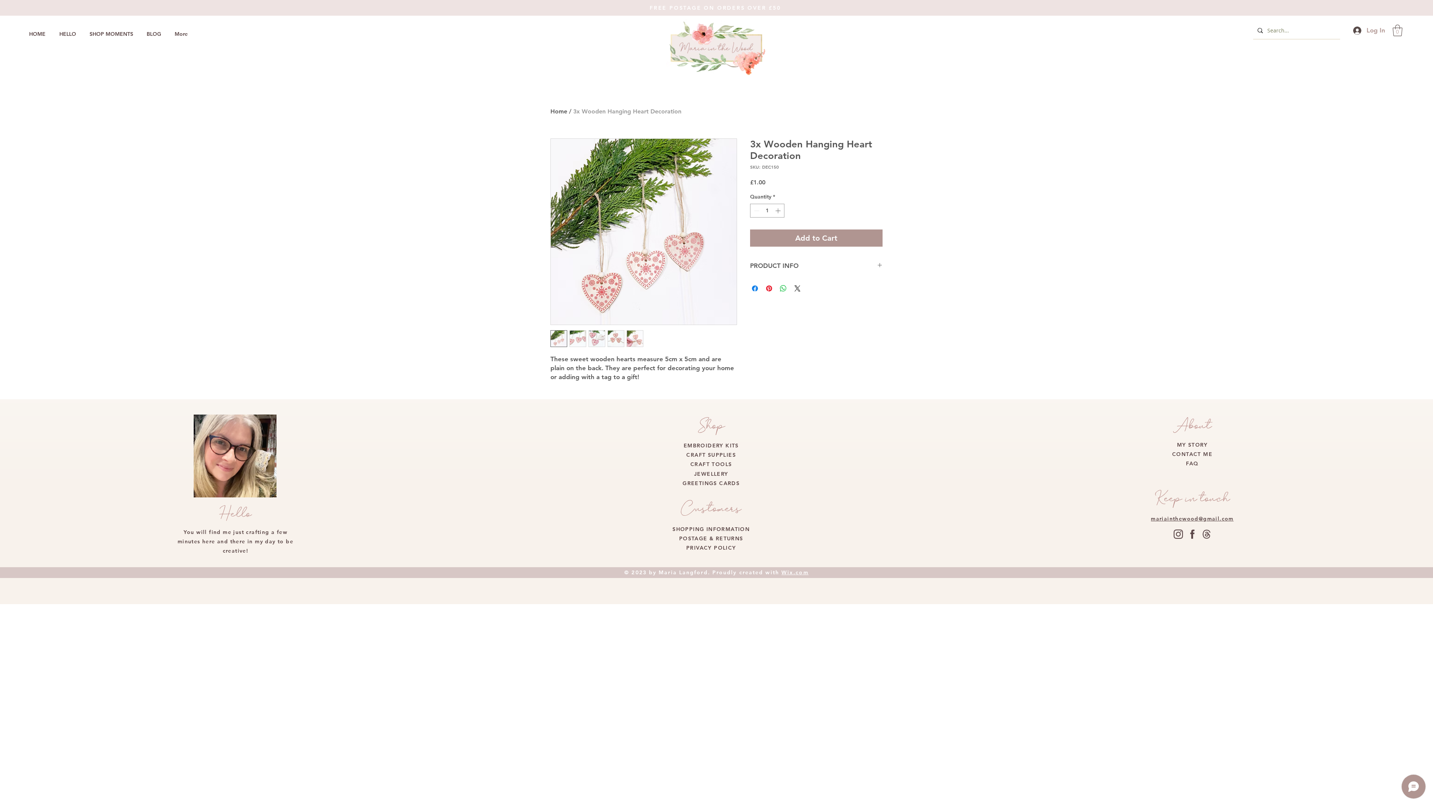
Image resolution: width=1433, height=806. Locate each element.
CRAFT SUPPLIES (711, 455)
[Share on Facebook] (754, 288)
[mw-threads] (1206, 534)
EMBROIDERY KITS (711, 445)
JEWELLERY (711, 474)
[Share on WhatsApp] (783, 288)
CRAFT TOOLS (711, 464)
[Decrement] (756, 210)
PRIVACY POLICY (711, 547)
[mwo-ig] (1178, 534)
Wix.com (795, 572)
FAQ (1192, 463)
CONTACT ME (1192, 454)
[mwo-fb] (1192, 534)
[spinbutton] (767, 210)
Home (558, 111)
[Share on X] (797, 288)
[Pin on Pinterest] (769, 288)
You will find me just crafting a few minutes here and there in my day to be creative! (235, 541)
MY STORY (1192, 444)
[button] (1397, 30)
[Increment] (778, 210)
